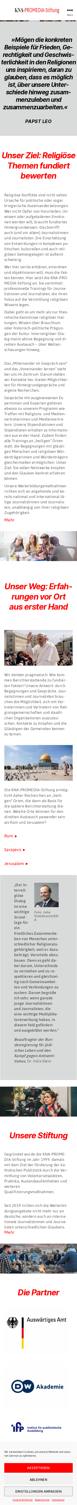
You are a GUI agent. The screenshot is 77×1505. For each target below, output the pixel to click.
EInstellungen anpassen (38, 1491)
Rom (8, 836)
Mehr (9, 520)
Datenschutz (42, 1499)
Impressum (58, 1499)
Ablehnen (38, 1480)
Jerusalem (14, 863)
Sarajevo (12, 849)
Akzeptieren (38, 1468)
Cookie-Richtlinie (23, 1499)
